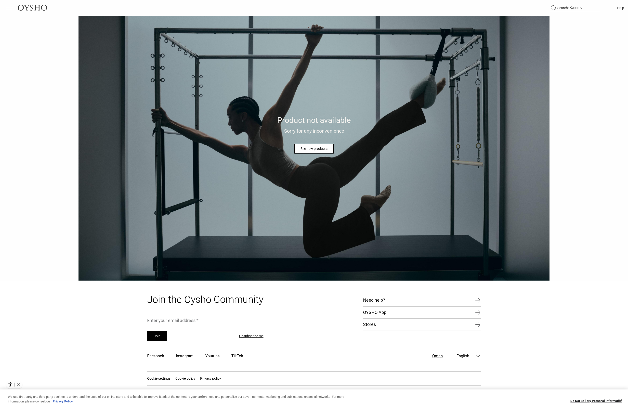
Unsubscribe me (251, 336)
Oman (437, 356)
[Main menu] (10, 8)
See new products (314, 149)
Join (157, 336)
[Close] (620, 400)
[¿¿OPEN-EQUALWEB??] (14, 384)
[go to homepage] (32, 8)
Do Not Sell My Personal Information (596, 401)
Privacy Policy (63, 401)
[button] (18, 385)
